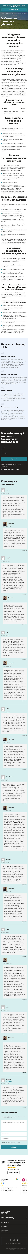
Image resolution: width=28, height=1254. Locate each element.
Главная (2, 13)
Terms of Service (16, 1249)
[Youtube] (17, 1239)
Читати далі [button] (5, 1193)
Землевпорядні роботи (14, 13)
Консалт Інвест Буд (7, 292)
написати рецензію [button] (13, 1172)
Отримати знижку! (14, 9)
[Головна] (6, 1212)
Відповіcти (24, 519)
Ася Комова (11, 523)
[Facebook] (10, 1239)
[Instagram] (14, 1239)
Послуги (7, 13)
